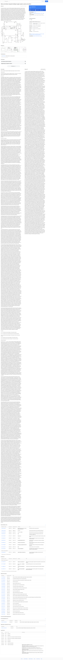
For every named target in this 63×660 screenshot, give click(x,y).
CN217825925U (3, 598)
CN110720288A (3, 544)
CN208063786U (3, 540)
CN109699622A (3, 542)
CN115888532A (3, 566)
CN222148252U (3, 609)
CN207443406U (3, 612)
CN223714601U (3, 614)
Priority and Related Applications (37, 34)
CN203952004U (3, 533)
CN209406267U (3, 603)
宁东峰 (43, 13)
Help (41, 658)
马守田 (41, 13)
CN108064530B (3, 586)
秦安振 (38, 13)
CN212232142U (3, 589)
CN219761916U (3, 578)
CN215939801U (3, 600)
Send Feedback (26, 658)
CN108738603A (3, 584)
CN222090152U (3, 595)
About (22, 658)
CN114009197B (3, 561)
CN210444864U (3, 583)
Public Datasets (31, 658)
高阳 (34, 13)
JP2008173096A (3, 530)
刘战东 (32, 13)
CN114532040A (3, 601)
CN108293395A (3, 552)
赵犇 (39, 13)
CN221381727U (3, 592)
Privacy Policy (38, 658)
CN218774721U (3, 581)
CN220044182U (3, 597)
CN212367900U (3, 548)
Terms (34, 658)
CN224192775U (3, 606)
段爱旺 (36, 13)
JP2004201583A (3, 528)
